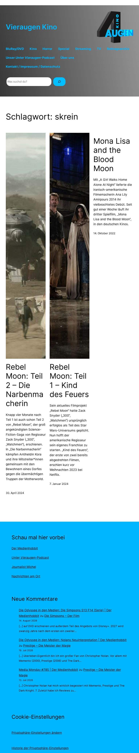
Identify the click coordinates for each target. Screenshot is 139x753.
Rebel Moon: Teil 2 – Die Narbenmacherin (24, 385)
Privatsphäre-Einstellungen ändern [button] (37, 732)
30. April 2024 (15, 493)
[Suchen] (59, 81)
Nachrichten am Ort (26, 576)
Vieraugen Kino (31, 27)
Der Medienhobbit (25, 548)
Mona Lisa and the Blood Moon (111, 154)
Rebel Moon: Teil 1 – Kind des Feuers (69, 380)
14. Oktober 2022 (104, 233)
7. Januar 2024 (59, 484)
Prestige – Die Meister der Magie (47, 645)
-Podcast (30, 557)
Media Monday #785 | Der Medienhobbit (48, 670)
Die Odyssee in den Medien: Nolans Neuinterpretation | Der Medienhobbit (73, 640)
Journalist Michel (24, 567)
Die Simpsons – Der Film (61, 616)
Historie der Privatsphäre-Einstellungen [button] (40, 748)
